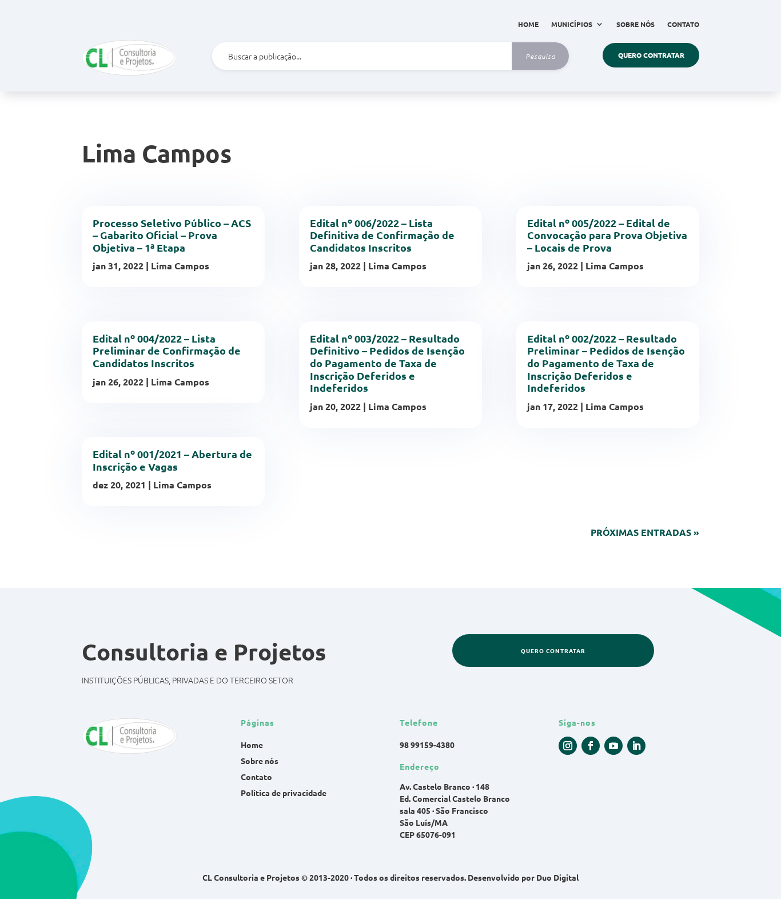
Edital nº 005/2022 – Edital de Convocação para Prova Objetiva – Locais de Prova (607, 235)
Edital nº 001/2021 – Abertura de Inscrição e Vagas (172, 460)
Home (528, 24)
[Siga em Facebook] (590, 746)
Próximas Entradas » (645, 532)
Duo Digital (557, 877)
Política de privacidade (283, 792)
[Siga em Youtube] (613, 746)
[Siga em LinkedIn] (636, 746)
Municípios (571, 24)
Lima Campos (180, 266)
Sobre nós (635, 24)
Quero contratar (651, 54)
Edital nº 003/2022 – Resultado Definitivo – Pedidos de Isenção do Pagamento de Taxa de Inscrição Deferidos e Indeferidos (387, 363)
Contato (683, 24)
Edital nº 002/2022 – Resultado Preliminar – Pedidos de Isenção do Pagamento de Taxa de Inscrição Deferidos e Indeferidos (606, 363)
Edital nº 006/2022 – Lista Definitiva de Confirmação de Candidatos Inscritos (382, 235)
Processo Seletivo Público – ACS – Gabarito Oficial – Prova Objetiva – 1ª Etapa (172, 235)
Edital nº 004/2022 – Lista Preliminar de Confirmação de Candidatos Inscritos (167, 350)
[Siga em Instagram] (568, 746)
